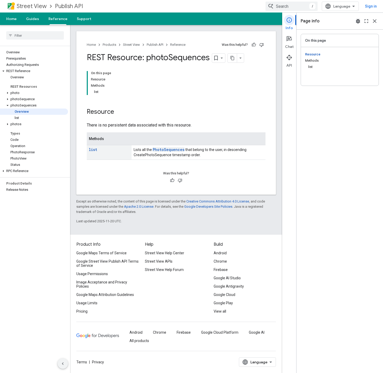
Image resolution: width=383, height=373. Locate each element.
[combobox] (291, 6)
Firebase (221, 270)
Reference (57, 18)
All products (139, 341)
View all (220, 311)
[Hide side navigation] (63, 363)
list (93, 149)
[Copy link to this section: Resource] (119, 112)
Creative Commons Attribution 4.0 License (217, 201)
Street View (32, 6)
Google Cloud (224, 295)
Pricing (82, 311)
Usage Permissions (92, 274)
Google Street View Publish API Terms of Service (107, 263)
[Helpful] (254, 45)
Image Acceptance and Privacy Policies (101, 284)
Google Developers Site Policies (208, 206)
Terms (81, 362)
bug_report (358, 21)
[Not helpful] (261, 45)
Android (220, 253)
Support (84, 18)
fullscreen (366, 21)
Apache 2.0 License (138, 206)
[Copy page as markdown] (232, 58)
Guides (32, 18)
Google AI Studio (227, 278)
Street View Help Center (164, 253)
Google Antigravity (229, 286)
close (375, 21)
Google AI (256, 332)
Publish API (69, 6)
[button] (34, 71)
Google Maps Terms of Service (101, 253)
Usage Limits (86, 303)
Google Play (223, 303)
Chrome (220, 261)
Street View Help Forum (164, 270)
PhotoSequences (168, 149)
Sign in (371, 6)
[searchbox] (35, 35)
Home (11, 18)
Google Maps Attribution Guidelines (105, 295)
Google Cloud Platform (219, 332)
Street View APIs (158, 261)
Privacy (98, 362)
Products (109, 45)
